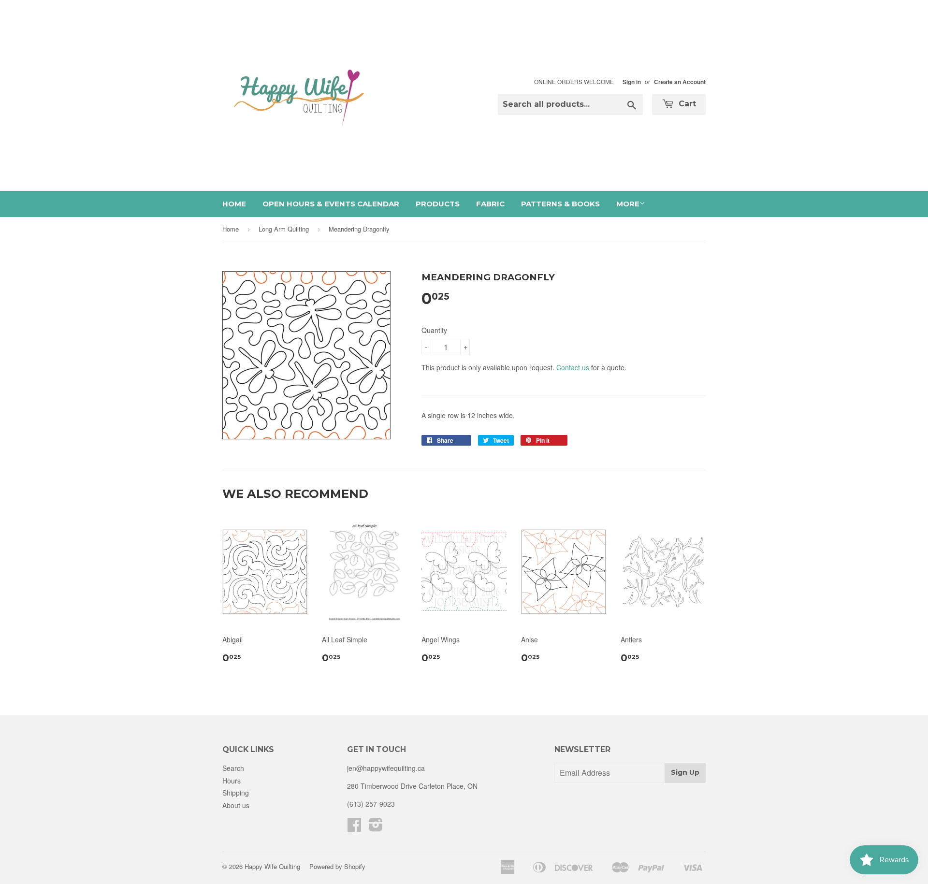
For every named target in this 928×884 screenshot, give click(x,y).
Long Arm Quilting (284, 228)
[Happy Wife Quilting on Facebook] (354, 827)
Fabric (490, 203)
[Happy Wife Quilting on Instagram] (375, 827)
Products (438, 203)
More (627, 203)
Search (233, 768)
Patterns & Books (560, 203)
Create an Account (680, 82)
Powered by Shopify (337, 866)
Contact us (572, 367)
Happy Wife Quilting (272, 866)
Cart (686, 103)
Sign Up (685, 772)
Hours (231, 780)
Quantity (434, 330)
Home (234, 203)
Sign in (632, 82)
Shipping (235, 792)
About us (235, 805)
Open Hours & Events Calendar (330, 203)
